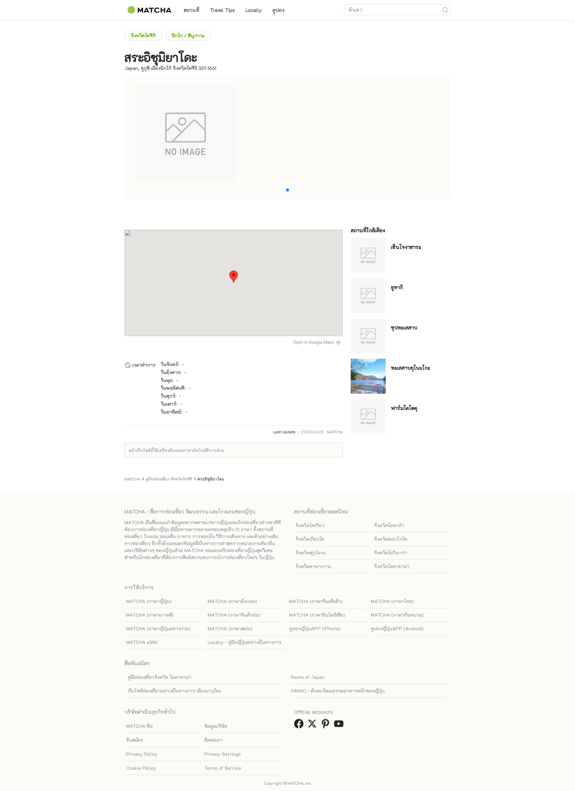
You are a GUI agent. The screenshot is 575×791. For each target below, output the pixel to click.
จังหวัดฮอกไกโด (390, 539)
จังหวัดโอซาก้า (389, 525)
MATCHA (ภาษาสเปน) (230, 628)
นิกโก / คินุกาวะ (188, 35)
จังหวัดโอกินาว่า (390, 552)
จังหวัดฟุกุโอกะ (310, 552)
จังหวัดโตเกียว (309, 525)
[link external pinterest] (327, 725)
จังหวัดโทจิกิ (143, 35)
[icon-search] (445, 10)
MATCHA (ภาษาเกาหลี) (150, 615)
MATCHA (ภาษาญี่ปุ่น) (148, 601)
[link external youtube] (340, 725)
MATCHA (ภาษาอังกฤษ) (232, 601)
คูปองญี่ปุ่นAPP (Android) (397, 628)
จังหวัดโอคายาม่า (392, 566)
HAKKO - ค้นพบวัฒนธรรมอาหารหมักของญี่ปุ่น (338, 691)
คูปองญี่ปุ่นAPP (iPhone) (315, 628)
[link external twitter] (313, 725)
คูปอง (279, 10)
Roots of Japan (307, 677)
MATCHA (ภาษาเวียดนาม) (397, 615)
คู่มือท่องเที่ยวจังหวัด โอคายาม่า (159, 677)
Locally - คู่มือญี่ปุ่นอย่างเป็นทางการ (245, 642)
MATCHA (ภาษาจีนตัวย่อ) (234, 615)
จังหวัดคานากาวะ (313, 566)
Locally (254, 10)
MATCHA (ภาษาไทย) (392, 601)
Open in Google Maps (313, 342)
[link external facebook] (300, 725)
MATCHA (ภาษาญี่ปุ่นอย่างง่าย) (158, 628)
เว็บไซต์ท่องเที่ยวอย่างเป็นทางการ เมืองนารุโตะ (174, 691)
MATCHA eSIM (141, 642)
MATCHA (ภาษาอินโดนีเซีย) (317, 615)
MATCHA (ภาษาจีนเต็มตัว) (316, 601)
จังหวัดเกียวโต (309, 539)
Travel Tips (222, 10)
